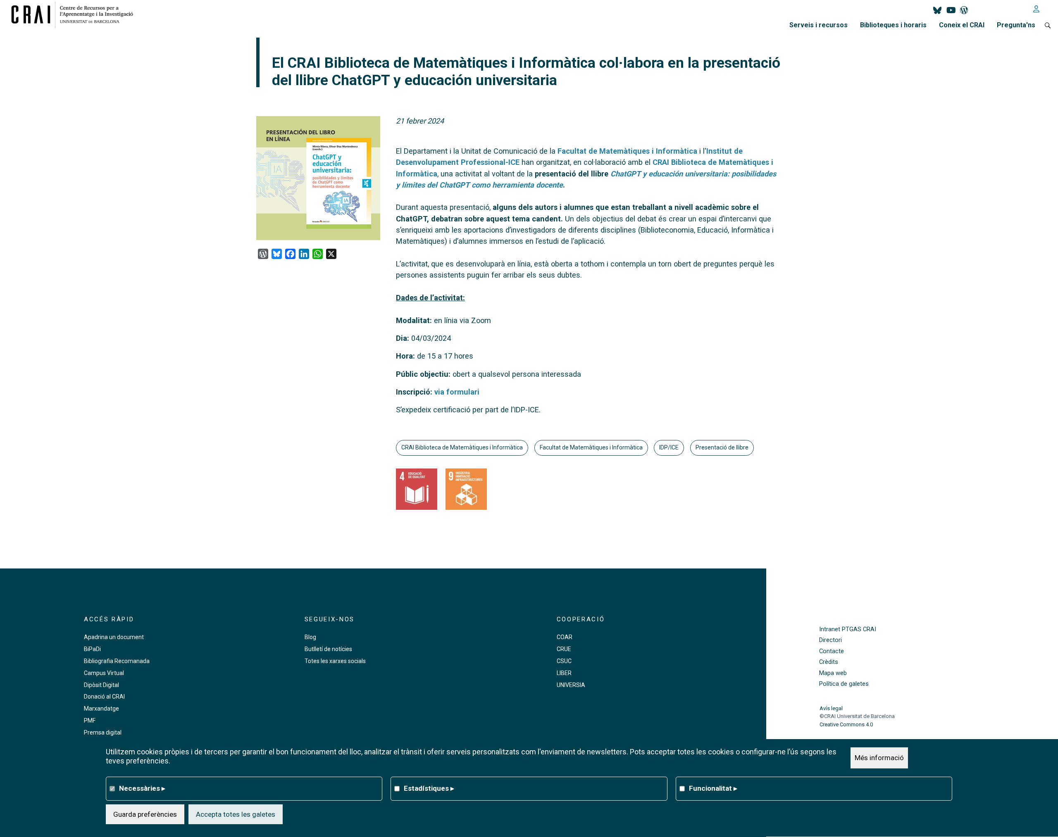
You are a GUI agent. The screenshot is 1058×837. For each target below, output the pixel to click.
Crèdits (828, 662)
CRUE (564, 649)
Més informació (879, 758)
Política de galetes (844, 683)
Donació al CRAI (104, 696)
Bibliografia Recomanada (117, 661)
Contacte (831, 651)
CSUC (564, 661)
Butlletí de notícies (328, 649)
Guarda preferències (145, 814)
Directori (830, 640)
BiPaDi (92, 649)
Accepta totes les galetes (235, 814)
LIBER (564, 673)
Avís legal (831, 708)
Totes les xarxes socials (335, 661)
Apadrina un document (114, 637)
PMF (89, 720)
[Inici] (75, 14)
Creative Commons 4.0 (846, 724)
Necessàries (142, 788)
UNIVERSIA (571, 685)
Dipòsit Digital (101, 685)
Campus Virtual (104, 673)
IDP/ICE (669, 447)
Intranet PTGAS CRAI (847, 629)
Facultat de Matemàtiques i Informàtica (627, 151)
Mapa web (833, 673)
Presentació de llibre (722, 447)
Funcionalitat (713, 788)
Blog (310, 637)
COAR (564, 637)
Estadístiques (429, 788)
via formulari (456, 392)
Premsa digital (103, 732)
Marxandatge (101, 708)
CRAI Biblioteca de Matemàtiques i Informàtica (462, 447)
